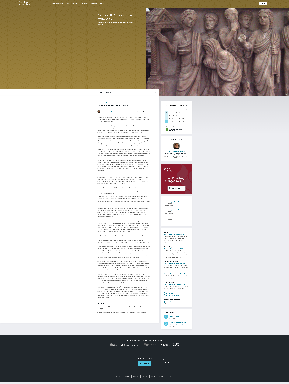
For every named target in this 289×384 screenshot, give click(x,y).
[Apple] (168, 362)
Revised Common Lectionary (147, 92)
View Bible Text (104, 103)
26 (170, 121)
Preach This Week (56, 3)
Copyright (145, 376)
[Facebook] (163, 362)
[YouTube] (165, 362)
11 (166, 115)
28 (176, 121)
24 (186, 118)
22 (180, 118)
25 (166, 121)
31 (186, 121)
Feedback (169, 376)
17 (186, 115)
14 (176, 115)
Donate (263, 3)
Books (102, 3)
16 (183, 115)
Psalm (128, 92)
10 (186, 112)
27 (173, 121)
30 (183, 121)
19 (170, 118)
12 (170, 115)
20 (173, 118)
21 (176, 118)
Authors (153, 376)
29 (180, 121)
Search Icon (270, 3)
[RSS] (171, 362)
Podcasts (94, 3)
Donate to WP (144, 364)
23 (183, 118)
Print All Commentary (172, 295)
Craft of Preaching (72, 3)
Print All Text (169, 293)
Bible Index (85, 3)
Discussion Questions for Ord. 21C (175, 302)
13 (173, 115)
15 (179, 115)
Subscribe (136, 376)
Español (161, 376)
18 (166, 118)
